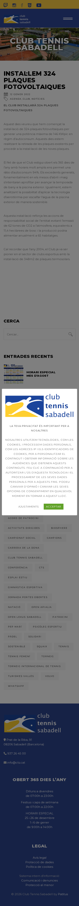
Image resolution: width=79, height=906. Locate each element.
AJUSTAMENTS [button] (28, 506)
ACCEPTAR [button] (53, 506)
